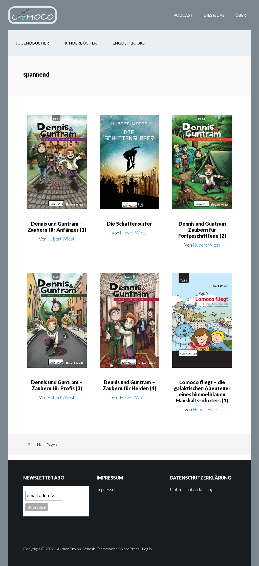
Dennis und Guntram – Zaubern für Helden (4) (129, 385)
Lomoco (48, 15)
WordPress (129, 548)
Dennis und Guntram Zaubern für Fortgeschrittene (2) (202, 230)
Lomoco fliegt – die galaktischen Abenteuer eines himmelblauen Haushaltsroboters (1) (202, 391)
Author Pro (66, 548)
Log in (147, 548)
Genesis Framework (99, 548)
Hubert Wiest (61, 239)
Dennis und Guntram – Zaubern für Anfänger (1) (57, 227)
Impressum (107, 489)
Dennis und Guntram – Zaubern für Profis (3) (56, 385)
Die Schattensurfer (129, 224)
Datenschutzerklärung (191, 489)
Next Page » (47, 446)
